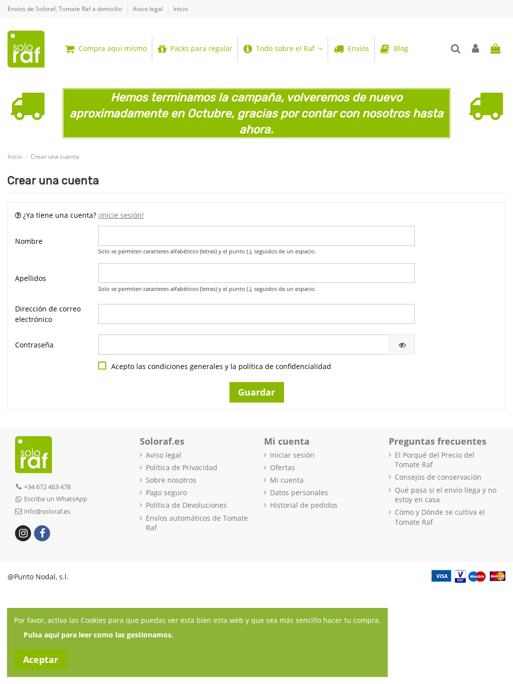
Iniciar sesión (292, 455)
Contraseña (34, 345)
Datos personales (299, 492)
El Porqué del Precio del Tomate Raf (434, 460)
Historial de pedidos (304, 505)
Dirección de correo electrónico (48, 314)
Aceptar (40, 659)
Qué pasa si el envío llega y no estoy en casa (445, 495)
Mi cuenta (287, 480)
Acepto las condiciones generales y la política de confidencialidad (221, 366)
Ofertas (282, 467)
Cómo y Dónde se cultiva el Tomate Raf (440, 517)
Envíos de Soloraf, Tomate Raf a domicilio (66, 9)
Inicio (180, 9)
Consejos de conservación (438, 477)
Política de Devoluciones (186, 505)
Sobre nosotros (171, 480)
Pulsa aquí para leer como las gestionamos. (98, 634)
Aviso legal (148, 9)
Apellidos (30, 278)
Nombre (29, 241)
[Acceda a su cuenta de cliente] (475, 49)
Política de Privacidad (181, 467)
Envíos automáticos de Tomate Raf (197, 523)
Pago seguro (166, 492)
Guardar (256, 392)
